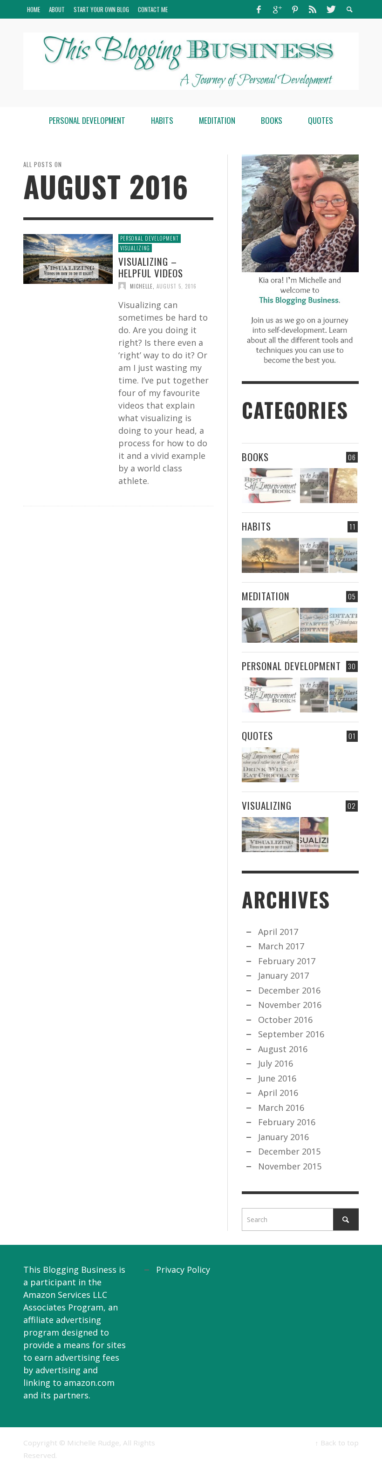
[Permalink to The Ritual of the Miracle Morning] (343, 485)
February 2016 (286, 1122)
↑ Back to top (337, 1442)
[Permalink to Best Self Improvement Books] (270, 485)
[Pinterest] (295, 9)
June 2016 (277, 1078)
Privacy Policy (183, 1269)
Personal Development (149, 238)
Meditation (266, 596)
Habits (256, 526)
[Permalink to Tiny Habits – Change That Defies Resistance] (270, 555)
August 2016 (282, 1049)
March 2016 (281, 1107)
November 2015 (289, 1166)
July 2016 (275, 1063)
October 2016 (285, 1019)
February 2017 (286, 961)
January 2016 (283, 1136)
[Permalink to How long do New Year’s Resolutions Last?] (343, 555)
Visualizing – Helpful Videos (150, 267)
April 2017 (278, 931)
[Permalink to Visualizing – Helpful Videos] (68, 257)
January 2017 (283, 975)
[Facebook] (259, 9)
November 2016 (289, 1004)
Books (255, 457)
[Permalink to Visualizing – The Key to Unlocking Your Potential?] (314, 834)
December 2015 (289, 1151)
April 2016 (278, 1092)
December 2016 (289, 990)
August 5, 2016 (177, 285)
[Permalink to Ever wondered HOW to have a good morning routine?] (314, 485)
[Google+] (277, 9)
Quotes (257, 735)
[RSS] (312, 9)
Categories (295, 409)
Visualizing (135, 248)
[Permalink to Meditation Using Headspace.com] (343, 625)
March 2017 (281, 946)
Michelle (141, 285)
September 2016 (291, 1034)
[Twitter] (330, 9)
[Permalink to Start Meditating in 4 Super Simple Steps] (314, 625)
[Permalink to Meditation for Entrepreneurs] (270, 625)
